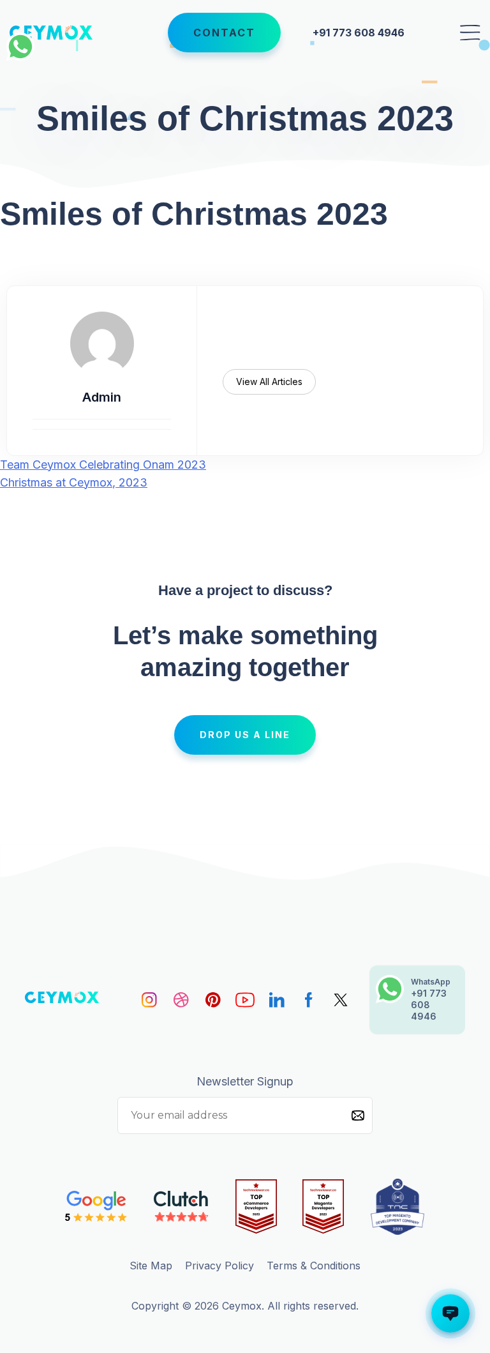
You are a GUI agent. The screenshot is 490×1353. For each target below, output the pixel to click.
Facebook (308, 999)
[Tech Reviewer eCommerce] (256, 1207)
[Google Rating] (96, 1206)
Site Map (151, 1265)
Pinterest (213, 999)
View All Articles (269, 381)
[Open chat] (450, 1313)
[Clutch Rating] (181, 1206)
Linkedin (276, 999)
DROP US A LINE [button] (245, 734)
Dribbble (181, 999)
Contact (224, 32)
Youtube (245, 999)
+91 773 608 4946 (359, 32)
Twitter (340, 999)
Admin (101, 397)
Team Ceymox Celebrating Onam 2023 (103, 464)
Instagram (149, 999)
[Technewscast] (397, 1207)
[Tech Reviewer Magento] (323, 1207)
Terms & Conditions (313, 1265)
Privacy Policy (219, 1265)
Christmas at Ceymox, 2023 (73, 482)
